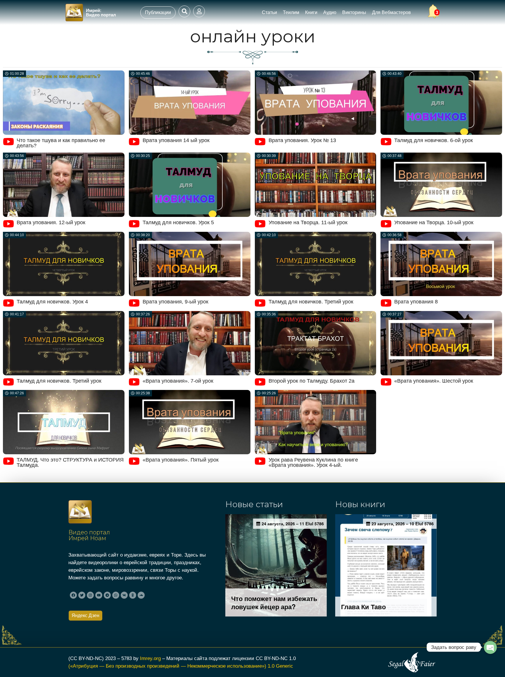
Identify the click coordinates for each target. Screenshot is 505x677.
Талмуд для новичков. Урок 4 (52, 302)
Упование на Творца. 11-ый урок (308, 222)
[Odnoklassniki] (132, 595)
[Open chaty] (490, 647)
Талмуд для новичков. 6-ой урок (433, 140)
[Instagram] (90, 595)
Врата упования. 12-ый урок (51, 222)
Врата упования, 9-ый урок (175, 302)
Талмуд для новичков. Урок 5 (178, 222)
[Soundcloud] (141, 595)
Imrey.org (150, 658)
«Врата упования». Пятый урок (181, 460)
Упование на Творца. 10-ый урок (433, 222)
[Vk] (124, 595)
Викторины (354, 12)
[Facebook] (73, 595)
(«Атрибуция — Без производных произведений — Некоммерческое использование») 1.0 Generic (180, 666)
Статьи (269, 12)
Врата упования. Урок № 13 (302, 140)
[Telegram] (107, 595)
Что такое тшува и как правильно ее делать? (61, 142)
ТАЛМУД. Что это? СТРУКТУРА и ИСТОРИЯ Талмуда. (70, 462)
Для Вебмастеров (391, 12)
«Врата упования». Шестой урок (433, 381)
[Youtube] (98, 595)
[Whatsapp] (115, 595)
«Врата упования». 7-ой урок (178, 381)
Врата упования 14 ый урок (176, 140)
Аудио (329, 12)
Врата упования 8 (416, 302)
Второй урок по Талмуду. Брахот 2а (311, 381)
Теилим (291, 12)
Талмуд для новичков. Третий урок (311, 302)
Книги (311, 12)
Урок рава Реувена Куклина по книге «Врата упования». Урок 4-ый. (313, 462)
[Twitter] (81, 595)
